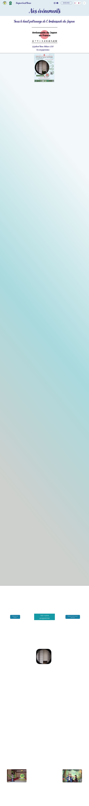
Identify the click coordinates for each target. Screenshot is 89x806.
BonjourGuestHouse (23, 3)
